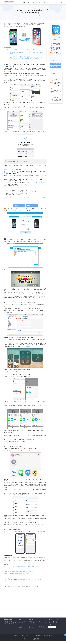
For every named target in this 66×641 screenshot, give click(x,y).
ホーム (24, 2)
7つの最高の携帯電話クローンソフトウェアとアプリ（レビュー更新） (56, 91)
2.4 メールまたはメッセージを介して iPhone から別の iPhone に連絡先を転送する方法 (26, 57)
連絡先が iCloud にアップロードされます (15, 76)
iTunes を (7, 293)
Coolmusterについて (22, 621)
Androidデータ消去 (32, 623)
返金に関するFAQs (41, 626)
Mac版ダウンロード (32, 205)
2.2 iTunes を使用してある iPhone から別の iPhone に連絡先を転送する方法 (24, 54)
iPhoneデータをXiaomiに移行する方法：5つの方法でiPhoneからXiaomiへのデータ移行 (56, 100)
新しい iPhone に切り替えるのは (10, 23)
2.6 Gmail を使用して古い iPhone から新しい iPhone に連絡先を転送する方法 (24, 59)
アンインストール (32, 635)
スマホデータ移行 (56, 38)
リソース (20, 626)
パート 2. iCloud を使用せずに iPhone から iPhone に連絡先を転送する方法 (22, 51)
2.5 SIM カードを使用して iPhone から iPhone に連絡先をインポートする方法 (24, 58)
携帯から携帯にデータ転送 (33, 15)
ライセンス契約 (27, 635)
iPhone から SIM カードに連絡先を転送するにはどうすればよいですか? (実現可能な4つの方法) (21, 566)
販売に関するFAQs (41, 625)
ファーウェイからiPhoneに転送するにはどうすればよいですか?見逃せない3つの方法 (56, 96)
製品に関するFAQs (41, 623)
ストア (20, 623)
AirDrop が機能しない (26, 346)
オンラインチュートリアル (43, 622)
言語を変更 (51, 632)
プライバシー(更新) (21, 635)
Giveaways (20, 627)
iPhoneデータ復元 (31, 628)
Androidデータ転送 (32, 621)
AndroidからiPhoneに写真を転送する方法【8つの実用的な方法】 (56, 87)
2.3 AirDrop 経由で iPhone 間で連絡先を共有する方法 (20, 56)
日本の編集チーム (19, 15)
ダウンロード (21, 625)
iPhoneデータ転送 (31, 627)
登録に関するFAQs (41, 630)
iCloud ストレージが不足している (24, 175)
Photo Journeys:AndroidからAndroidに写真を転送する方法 (56, 83)
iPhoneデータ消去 (31, 630)
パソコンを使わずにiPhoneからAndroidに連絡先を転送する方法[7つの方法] (18, 571)
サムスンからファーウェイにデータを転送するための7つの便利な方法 (56, 79)
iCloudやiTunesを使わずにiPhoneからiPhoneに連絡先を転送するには (17, 197)
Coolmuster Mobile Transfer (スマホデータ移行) (32, 559)
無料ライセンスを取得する (23, 628)
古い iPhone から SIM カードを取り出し (15, 489)
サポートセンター (41, 621)
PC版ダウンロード (19, 205)
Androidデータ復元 (32, 622)
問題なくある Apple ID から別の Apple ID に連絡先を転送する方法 (16, 573)
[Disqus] (26, 604)
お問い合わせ (21, 622)
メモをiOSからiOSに (28, 191)
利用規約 (15, 635)
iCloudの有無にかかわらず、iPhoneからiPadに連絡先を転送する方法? (17, 569)
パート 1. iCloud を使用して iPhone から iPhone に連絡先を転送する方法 (22, 49)
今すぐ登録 (59, 627)
